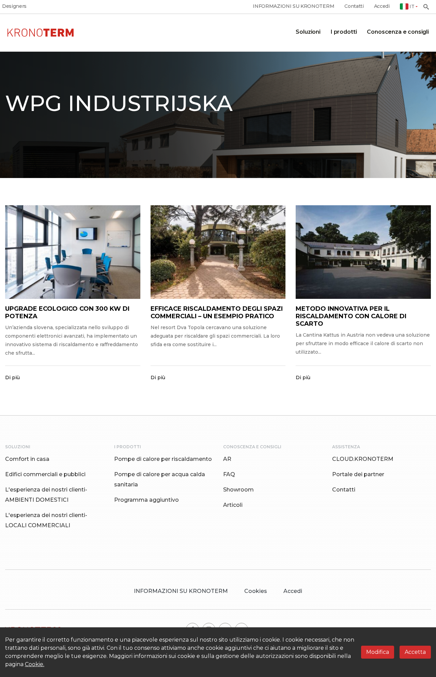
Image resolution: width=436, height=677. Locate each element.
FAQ (229, 474)
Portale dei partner (358, 474)
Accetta (415, 652)
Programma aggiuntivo (146, 500)
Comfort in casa (27, 459)
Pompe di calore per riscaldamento (163, 459)
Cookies (255, 591)
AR (227, 459)
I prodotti (344, 32)
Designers (14, 6)
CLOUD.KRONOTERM (362, 459)
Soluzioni (308, 32)
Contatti (353, 6)
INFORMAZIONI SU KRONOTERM (293, 6)
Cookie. (34, 664)
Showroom (238, 489)
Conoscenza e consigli (398, 32)
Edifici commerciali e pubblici (45, 474)
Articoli (233, 505)
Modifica (377, 652)
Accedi (382, 6)
